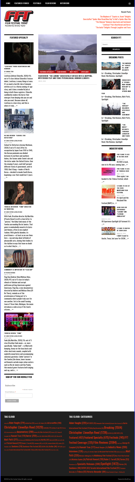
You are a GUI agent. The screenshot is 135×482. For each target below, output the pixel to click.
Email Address (10, 392)
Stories (123, 464)
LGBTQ (53, 436)
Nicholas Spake (79, 459)
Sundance (17, 446)
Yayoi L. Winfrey (120, 472)
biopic (44, 423)
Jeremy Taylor (94, 452)
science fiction (53, 443)
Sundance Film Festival (32, 446)
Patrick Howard (14, 443)
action (6, 423)
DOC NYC (118, 433)
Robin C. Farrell (28, 443)
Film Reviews (50, 3)
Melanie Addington (86, 455)
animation (29, 423)
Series (124, 459)
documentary (25, 432)
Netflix (45, 439)
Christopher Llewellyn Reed (23, 427)
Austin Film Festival (117, 423)
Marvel (59, 436)
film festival (45, 432)
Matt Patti (74, 72)
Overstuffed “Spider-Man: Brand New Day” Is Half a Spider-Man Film (107, 19)
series (61, 443)
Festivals (37, 3)
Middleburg (21, 440)
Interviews (64, 3)
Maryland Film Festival (108, 451)
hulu (39, 436)
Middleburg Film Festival (33, 440)
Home (8, 3)
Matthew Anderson (121, 452)
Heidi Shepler (102, 447)
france (54, 432)
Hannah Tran (18, 435)
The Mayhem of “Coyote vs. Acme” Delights (115, 16)
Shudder (7, 447)
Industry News (117, 447)
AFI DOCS (91, 423)
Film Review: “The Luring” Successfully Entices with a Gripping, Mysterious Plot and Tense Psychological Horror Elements (65, 77)
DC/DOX (110, 433)
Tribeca (34, 450)
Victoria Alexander (96, 471)
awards (37, 423)
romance (38, 443)
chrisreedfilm (54, 422)
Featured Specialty (46, 72)
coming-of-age (57, 428)
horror (31, 435)
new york (53, 440)
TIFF (59, 446)
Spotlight (85, 72)
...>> (126, 164)
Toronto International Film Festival (19, 450)
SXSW (45, 446)
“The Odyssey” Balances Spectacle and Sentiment (113, 22)
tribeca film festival (44, 450)
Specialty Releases (88, 464)
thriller (53, 446)
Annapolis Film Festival (103, 423)
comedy (47, 427)
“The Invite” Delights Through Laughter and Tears (113, 27)
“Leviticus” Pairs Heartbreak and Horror (116, 24)
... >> (16, 105)
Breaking (113, 427)
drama (37, 432)
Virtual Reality (110, 472)
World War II (54, 450)
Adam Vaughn (17, 422)
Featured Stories (21, 3)
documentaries (11, 432)
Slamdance (73, 464)
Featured (76, 437)
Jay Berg (86, 452)
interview (46, 436)
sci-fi (44, 443)
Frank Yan (119, 443)
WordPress (128, 479)
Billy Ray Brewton (97, 428)
